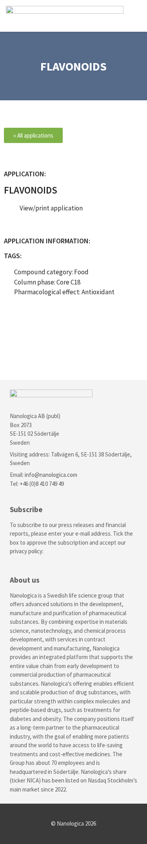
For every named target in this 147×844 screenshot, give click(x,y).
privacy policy (26, 551)
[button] (135, 15)
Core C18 (68, 282)
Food (81, 272)
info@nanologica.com (51, 474)
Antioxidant (98, 292)
